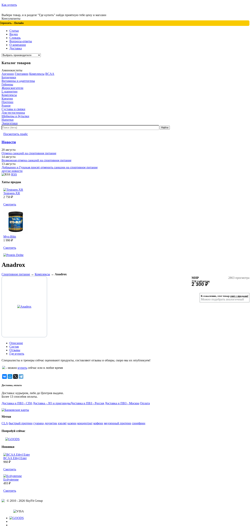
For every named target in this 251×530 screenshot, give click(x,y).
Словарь (15, 37)
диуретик (51, 423)
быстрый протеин (21, 423)
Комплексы (37, 73)
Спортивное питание (16, 274)
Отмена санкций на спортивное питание (29, 153)
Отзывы (14, 350)
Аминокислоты (12, 70)
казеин (71, 423)
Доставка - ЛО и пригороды (51, 403)
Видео (13, 34)
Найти (164, 127)
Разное (6, 105)
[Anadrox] (24, 306)
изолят (62, 423)
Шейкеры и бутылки (15, 116)
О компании (17, 44)
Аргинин (8, 73)
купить (22, 367)
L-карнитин (9, 91)
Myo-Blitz (9, 236)
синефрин (138, 423)
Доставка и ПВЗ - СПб (17, 403)
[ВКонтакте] (4, 376)
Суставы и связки (13, 109)
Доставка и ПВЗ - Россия (87, 403)
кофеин (98, 423)
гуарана (38, 423)
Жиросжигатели (12, 88)
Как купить (9, 4)
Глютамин (21, 73)
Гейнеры (7, 84)
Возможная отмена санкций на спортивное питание (36, 160)
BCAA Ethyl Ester (15, 458)
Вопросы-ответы (20, 41)
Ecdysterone (11, 479)
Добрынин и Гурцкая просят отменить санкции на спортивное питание (50, 167)
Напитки (8, 119)
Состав (14, 346)
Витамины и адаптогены (18, 81)
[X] (15, 376)
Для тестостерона (13, 112)
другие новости (12, 171)
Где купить (16, 353)
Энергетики (10, 123)
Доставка (15, 48)
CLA (5, 423)
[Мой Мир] (10, 376)
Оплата (145, 403)
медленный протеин (117, 423)
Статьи (14, 30)
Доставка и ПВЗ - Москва (122, 403)
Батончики (9, 77)
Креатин (7, 98)
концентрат (85, 423)
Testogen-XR (11, 193)
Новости (9, 142)
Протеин (7, 102)
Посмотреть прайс (15, 134)
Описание (16, 343)
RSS (14, 174)
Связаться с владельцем (17, 507)
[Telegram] (21, 376)
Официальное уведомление (20, 504)
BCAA (49, 73)
